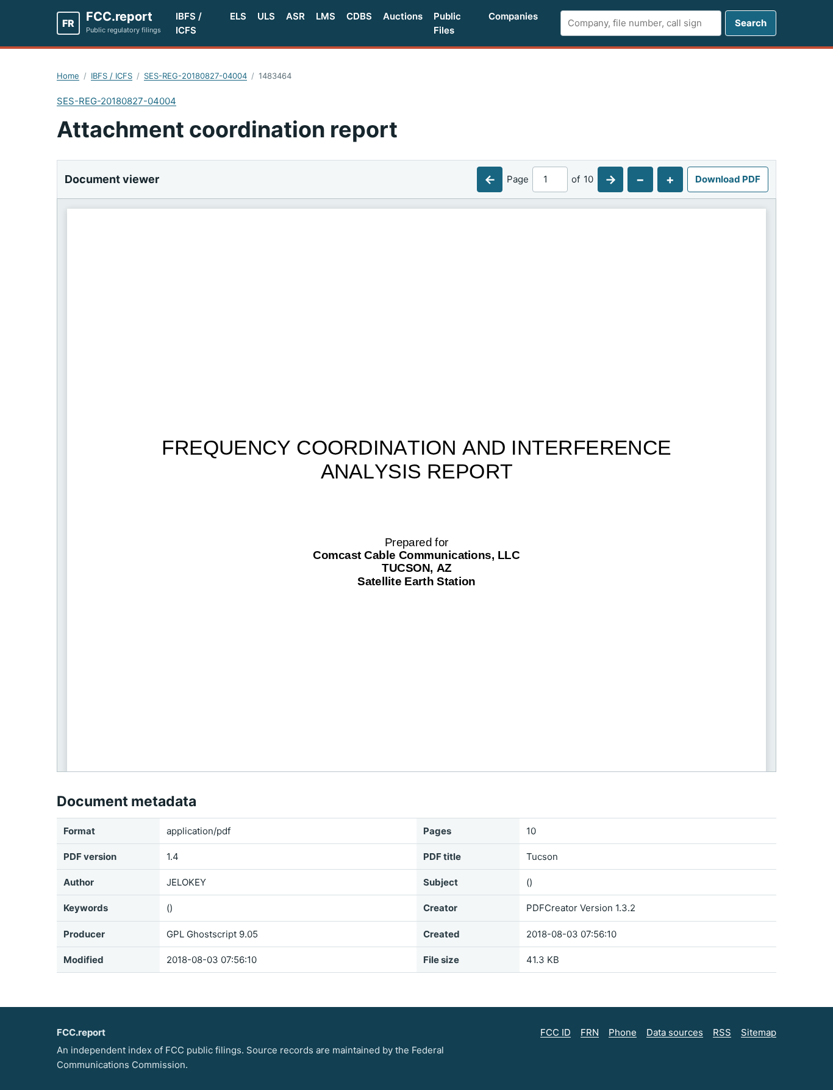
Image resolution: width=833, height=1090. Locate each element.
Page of (550, 179)
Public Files (447, 23)
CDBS (359, 16)
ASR (295, 16)
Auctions (403, 16)
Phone (623, 1032)
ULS (266, 16)
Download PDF (727, 179)
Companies (513, 16)
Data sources (674, 1032)
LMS (325, 16)
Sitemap (758, 1032)
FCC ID (555, 1032)
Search (751, 23)
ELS (238, 16)
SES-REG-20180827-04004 (195, 76)
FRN (590, 1032)
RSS (722, 1032)
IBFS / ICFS (189, 23)
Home (68, 76)
